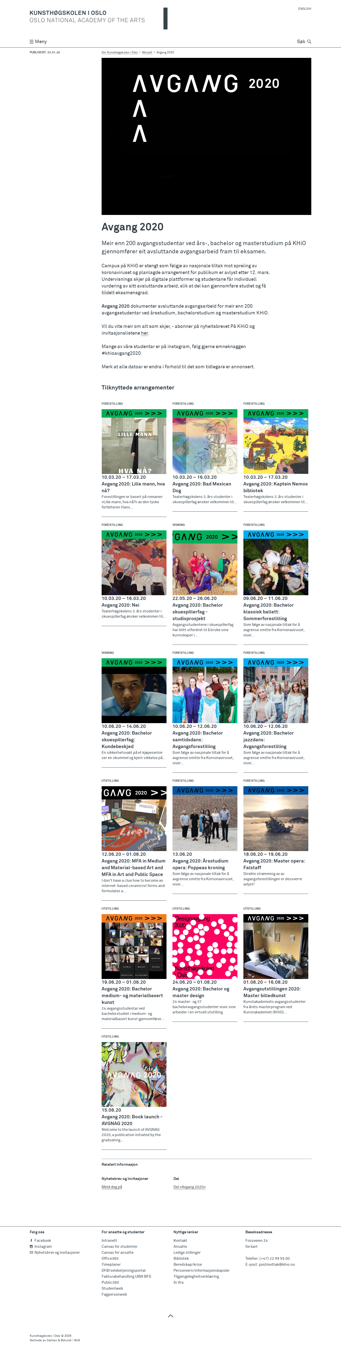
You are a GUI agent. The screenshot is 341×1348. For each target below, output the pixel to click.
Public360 (110, 1282)
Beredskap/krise (187, 1264)
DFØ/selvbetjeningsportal (124, 1270)
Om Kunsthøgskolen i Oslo (120, 52)
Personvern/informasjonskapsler (201, 1270)
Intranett (109, 1241)
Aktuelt (147, 52)
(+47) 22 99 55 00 (274, 1258)
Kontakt (180, 1241)
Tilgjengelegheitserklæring (196, 1276)
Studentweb (112, 1288)
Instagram (43, 1247)
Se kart (251, 1247)
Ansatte (180, 1247)
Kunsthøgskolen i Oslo (45, 1336)
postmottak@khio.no (277, 1264)
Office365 (110, 1258)
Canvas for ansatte (118, 1252)
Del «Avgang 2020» (189, 1187)
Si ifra (178, 1282)
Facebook (42, 1241)
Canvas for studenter (120, 1247)
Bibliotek (181, 1258)
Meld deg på (112, 1187)
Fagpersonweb (114, 1294)
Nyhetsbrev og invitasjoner (57, 1252)
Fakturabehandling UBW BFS (126, 1276)
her (144, 333)
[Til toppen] (170, 1315)
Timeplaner (111, 1264)
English (304, 8)
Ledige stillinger (187, 1252)
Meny (41, 41)
